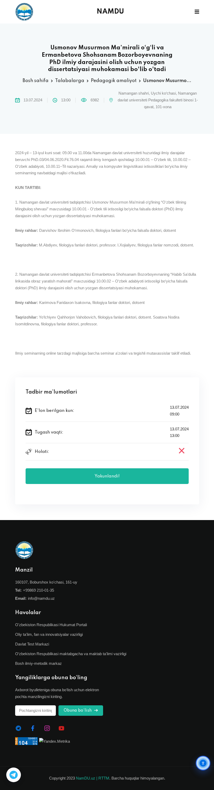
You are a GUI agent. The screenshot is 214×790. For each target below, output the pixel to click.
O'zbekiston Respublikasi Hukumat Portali (51, 624)
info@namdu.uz (41, 598)
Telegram (13, 775)
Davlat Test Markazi (32, 644)
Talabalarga (69, 80)
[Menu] (197, 12)
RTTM (103, 778)
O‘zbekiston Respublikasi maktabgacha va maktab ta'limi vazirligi (70, 653)
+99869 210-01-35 (38, 590)
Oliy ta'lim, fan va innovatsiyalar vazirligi (49, 634)
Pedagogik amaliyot (113, 80)
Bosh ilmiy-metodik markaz (38, 663)
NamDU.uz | (86, 778)
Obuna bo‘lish (78, 710)
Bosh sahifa (36, 80)
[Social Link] (18, 728)
